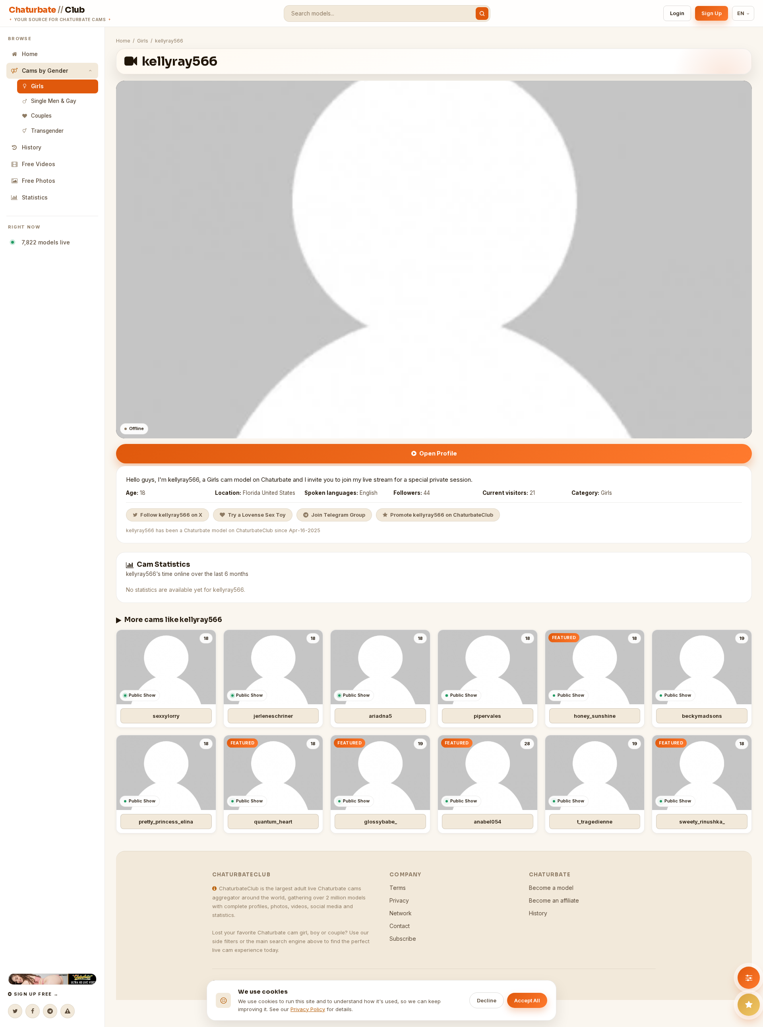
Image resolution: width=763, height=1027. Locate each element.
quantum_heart (273, 821)
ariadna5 (380, 716)
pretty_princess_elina (166, 821)
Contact (399, 925)
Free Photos (38, 180)
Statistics (35, 197)
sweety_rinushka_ (702, 821)
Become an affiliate (554, 900)
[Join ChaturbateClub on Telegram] (50, 1011)
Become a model (551, 887)
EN (741, 13)
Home (30, 53)
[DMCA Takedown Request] (67, 1011)
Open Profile (438, 453)
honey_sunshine (595, 716)
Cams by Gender (45, 70)
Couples (41, 115)
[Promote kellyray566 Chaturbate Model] (749, 1005)
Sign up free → (35, 994)
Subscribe (402, 938)
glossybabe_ (380, 821)
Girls (37, 86)
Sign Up (711, 13)
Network (400, 913)
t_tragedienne (594, 821)
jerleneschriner (273, 716)
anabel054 (488, 821)
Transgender (47, 131)
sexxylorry (166, 716)
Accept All (527, 1000)
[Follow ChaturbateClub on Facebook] (32, 1011)
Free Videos (38, 164)
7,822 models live (44, 242)
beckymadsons (702, 716)
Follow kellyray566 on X (171, 515)
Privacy (399, 900)
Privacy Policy (307, 1009)
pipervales (487, 716)
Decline (486, 1000)
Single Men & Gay (53, 101)
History (31, 147)
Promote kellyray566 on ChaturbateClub (441, 515)
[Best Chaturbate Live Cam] (52, 979)
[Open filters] (749, 978)
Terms (397, 887)
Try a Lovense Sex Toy (257, 515)
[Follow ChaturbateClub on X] (15, 1011)
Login (677, 13)
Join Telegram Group (338, 515)
